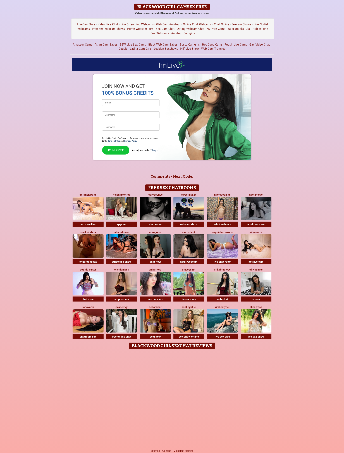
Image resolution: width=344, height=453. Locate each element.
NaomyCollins (222, 194)
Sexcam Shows (241, 24)
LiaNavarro (88, 307)
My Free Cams (216, 28)
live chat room (222, 261)
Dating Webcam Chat (190, 28)
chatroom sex (88, 336)
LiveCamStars (86, 24)
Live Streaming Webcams (137, 24)
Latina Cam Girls (141, 48)
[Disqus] (172, 395)
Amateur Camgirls (183, 33)
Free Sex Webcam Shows (108, 28)
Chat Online (221, 24)
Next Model (183, 176)
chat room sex (88, 261)
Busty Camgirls (190, 44)
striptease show (121, 261)
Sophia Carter (88, 269)
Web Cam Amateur (168, 24)
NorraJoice (155, 232)
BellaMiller (155, 307)
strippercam (121, 299)
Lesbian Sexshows (166, 48)
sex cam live (87, 224)
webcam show (188, 224)
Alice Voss (256, 307)
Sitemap (155, 450)
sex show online (189, 336)
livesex (256, 299)
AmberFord (155, 269)
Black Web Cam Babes (163, 44)
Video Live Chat (108, 24)
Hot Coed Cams (212, 44)
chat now (155, 261)
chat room (155, 224)
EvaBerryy (122, 307)
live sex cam (222, 336)
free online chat (121, 336)
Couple (123, 48)
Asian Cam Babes (106, 44)
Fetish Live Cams (236, 44)
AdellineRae (256, 194)
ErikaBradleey (222, 269)
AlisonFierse (121, 232)
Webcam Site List (239, 28)
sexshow (155, 336)
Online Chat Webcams (197, 24)
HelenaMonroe (121, 194)
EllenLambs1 (121, 269)
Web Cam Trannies (213, 48)
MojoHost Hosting (183, 450)
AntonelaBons (88, 194)
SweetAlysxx (188, 194)
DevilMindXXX (88, 232)
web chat (222, 299)
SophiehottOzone (222, 232)
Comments (160, 176)
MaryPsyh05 (155, 194)
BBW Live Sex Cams (133, 44)
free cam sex (155, 299)
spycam (121, 224)
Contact (166, 450)
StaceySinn (188, 269)
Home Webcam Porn (140, 28)
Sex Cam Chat (165, 28)
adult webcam (222, 224)
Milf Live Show (189, 48)
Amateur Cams (82, 44)
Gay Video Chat (259, 44)
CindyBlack (188, 232)
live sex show (256, 336)
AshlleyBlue (189, 307)
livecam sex (189, 299)
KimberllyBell (222, 307)
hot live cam (256, 261)
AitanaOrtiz (256, 232)
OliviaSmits (256, 269)
